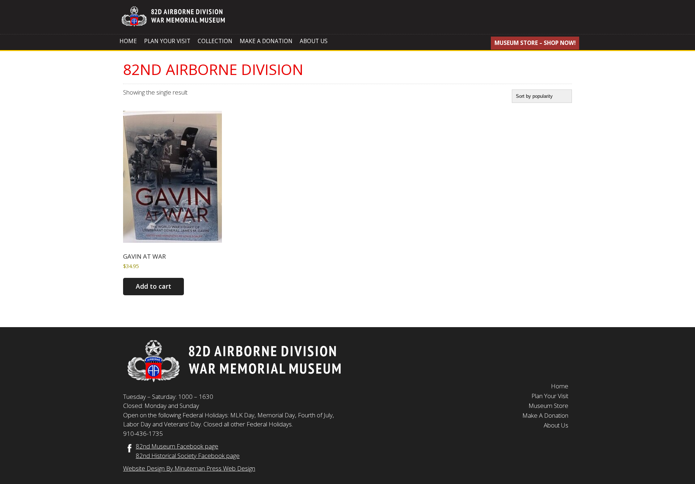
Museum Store (548, 405)
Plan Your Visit (167, 41)
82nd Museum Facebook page (177, 446)
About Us (314, 41)
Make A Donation (266, 41)
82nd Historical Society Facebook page (188, 455)
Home (128, 41)
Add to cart (153, 286)
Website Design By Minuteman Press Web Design (189, 468)
